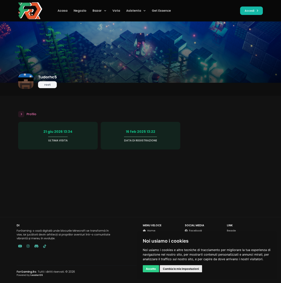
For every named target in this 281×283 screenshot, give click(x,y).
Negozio (80, 10)
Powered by (30, 275)
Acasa (62, 10)
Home (151, 231)
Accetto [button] (151, 268)
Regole (231, 231)
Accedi (249, 11)
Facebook (195, 231)
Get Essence (161, 10)
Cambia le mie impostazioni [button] (181, 268)
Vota (116, 10)
